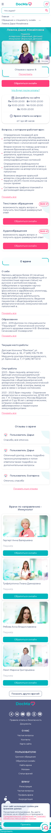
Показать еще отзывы (25, 488)
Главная (5, 16)
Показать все (9, 197)
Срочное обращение (25, 757)
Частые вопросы (25, 735)
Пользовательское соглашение (18, 816)
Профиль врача (25, 795)
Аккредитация (25, 799)
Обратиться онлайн (25, 83)
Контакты (25, 739)
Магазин (25, 769)
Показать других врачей (25, 693)
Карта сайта (25, 744)
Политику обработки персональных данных (24, 817)
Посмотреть (25, 74)
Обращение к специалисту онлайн (19, 20)
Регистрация (25, 786)
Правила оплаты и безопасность (25, 720)
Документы (25, 724)
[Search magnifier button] (46, 10)
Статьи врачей (25, 773)
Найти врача (25, 765)
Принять (26, 824)
